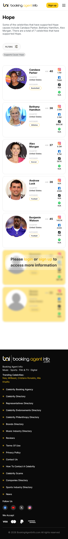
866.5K (59, 124)
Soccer (34, 162)
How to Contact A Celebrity (20, 466)
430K (59, 228)
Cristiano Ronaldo (27, 378)
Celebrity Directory (15, 396)
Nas (5, 378)
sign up (45, 259)
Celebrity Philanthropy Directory (22, 417)
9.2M (59, 146)
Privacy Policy (13, 452)
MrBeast (12, 378)
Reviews (10, 438)
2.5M (59, 117)
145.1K (59, 220)
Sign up (52, 5)
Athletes (34, 125)
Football (34, 199)
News (9, 494)
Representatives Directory (19, 403)
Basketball (35, 88)
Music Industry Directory (19, 431)
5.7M (59, 154)
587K (59, 161)
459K (59, 191)
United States (35, 78)
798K (59, 80)
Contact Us (12, 459)
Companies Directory (17, 480)
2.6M (59, 109)
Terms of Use (13, 445)
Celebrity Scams (14, 473)
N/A (59, 87)
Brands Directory (15, 424)
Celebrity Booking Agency (19, 389)
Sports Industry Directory (19, 487)
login (28, 259)
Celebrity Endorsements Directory (23, 410)
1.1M (59, 72)
